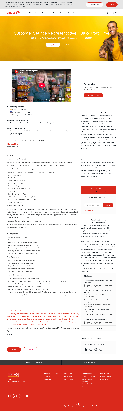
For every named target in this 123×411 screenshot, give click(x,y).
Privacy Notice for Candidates (92, 338)
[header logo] (13, 12)
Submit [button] (108, 205)
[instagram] (27, 396)
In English (9, 334)
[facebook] (9, 396)
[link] (88, 210)
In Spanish (10, 338)
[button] (108, 13)
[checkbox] (69, 45)
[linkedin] (15, 396)
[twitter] (21, 396)
